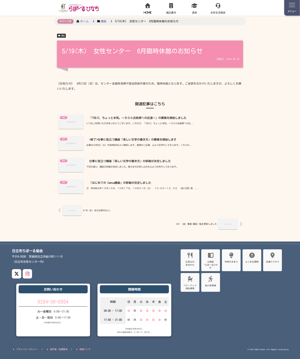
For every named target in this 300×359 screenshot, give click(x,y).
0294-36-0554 (53, 301)
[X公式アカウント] (16, 273)
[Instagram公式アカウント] (27, 273)
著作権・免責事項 (59, 349)
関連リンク (85, 349)
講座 (63, 36)
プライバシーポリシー (27, 349)
